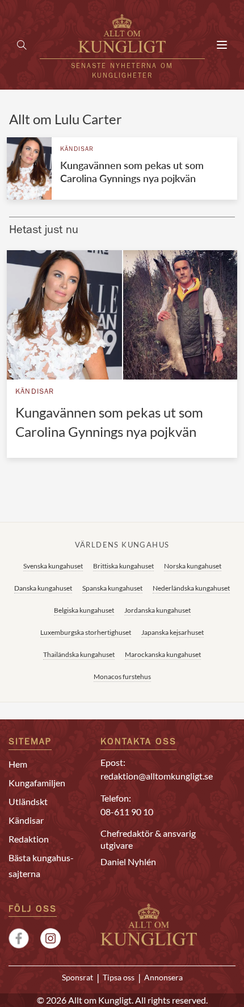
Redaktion (29, 838)
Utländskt (28, 801)
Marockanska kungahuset (163, 654)
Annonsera (163, 977)
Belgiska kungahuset (84, 610)
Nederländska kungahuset (191, 588)
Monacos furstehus (122, 676)
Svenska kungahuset (53, 566)
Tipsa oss (118, 977)
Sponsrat (77, 977)
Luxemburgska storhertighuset (85, 632)
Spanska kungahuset (112, 588)
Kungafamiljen (37, 782)
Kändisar (77, 149)
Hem (18, 764)
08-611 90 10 (126, 811)
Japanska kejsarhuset (172, 632)
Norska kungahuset (192, 566)
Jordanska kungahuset (157, 610)
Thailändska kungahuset (79, 654)
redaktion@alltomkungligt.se (156, 775)
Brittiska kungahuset (123, 566)
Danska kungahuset (43, 588)
